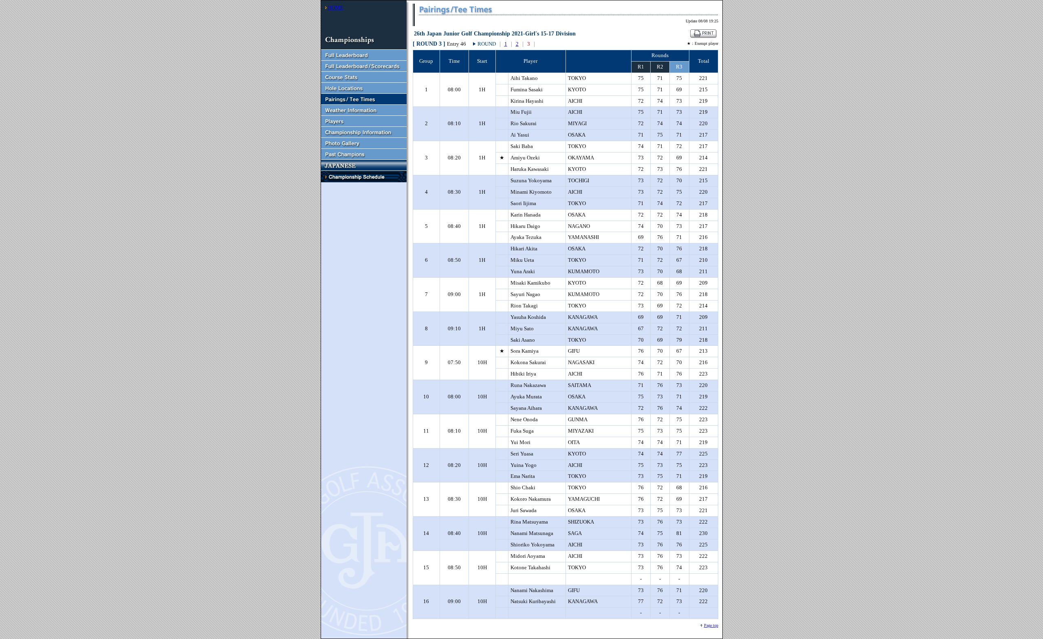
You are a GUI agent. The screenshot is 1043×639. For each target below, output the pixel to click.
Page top (711, 625)
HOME (335, 7)
